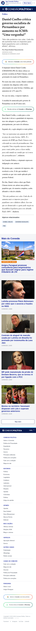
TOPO (31, 430)
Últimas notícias (8, 526)
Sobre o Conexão (8, 440)
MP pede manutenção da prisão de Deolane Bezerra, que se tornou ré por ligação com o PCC (17, 374)
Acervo (5, 452)
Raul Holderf (7, 511)
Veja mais (18, 421)
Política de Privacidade (10, 443)
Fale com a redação (9, 460)
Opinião (5, 491)
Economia (6, 474)
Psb (4, 226)
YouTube (21, 621)
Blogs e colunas (8, 532)
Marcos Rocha (7, 517)
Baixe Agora (27, 3)
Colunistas (6, 494)
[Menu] (3, 9)
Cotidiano (6, 480)
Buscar (31, 9)
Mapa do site (7, 463)
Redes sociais (7, 556)
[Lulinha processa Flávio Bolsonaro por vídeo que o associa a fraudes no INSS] (18, 289)
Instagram (14, 621)
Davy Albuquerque (9, 514)
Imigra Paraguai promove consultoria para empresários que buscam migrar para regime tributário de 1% (17, 268)
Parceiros (6, 449)
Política (4, 14)
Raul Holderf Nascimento (14, 50)
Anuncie (5, 570)
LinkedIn (27, 621)
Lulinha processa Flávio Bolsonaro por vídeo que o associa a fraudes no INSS (17, 303)
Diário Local (7, 586)
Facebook (6, 621)
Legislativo (6, 477)
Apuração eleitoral (8, 540)
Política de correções (9, 457)
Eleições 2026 (7, 529)
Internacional (7, 486)
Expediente (6, 446)
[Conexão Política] (18, 9)
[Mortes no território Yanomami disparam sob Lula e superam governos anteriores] (18, 394)
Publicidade (6, 550)
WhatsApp (6, 553)
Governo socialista (21, 222)
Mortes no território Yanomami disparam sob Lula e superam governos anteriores (16, 408)
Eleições (6, 489)
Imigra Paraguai (8, 589)
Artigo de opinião (8, 500)
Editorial (5, 520)
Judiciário (6, 483)
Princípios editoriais (9, 455)
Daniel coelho (8, 222)
